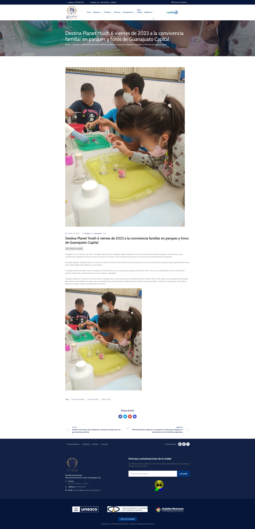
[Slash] (127, 428)
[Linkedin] (135, 416)
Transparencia (128, 12)
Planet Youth (106, 399)
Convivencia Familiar (77, 399)
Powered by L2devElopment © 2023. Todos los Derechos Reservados (127, 524)
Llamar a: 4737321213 (76, 2)
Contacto (104, 444)
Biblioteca (148, 12)
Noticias (117, 12)
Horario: (71, 481)
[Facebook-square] (180, 444)
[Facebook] (120, 416)
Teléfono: (77, 487)
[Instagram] (188, 444)
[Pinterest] (130, 416)
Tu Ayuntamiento (73, 444)
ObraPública (139, 11)
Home (67, 45)
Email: (84, 490)
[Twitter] (125, 416)
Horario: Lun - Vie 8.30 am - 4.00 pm (103, 2)
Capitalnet (86, 444)
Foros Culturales (93, 399)
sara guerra (98, 233)
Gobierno (96, 12)
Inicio (89, 12)
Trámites (107, 12)
